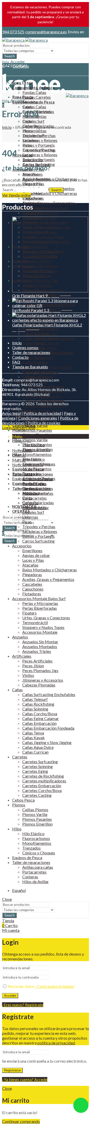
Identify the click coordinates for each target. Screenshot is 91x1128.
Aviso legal (11, 413)
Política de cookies (44, 422)
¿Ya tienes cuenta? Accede (24, 1079)
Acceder (10, 995)
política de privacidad (56, 1042)
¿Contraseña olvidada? (55, 986)
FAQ (16, 362)
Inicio (7, 127)
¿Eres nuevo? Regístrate (22, 1004)
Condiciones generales (37, 418)
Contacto (20, 357)
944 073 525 (13, 31)
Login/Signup (13, 427)
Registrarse (12, 1070)
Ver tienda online (16, 195)
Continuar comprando (21, 1121)
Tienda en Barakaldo (30, 366)
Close (30, 427)
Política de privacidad (42, 413)
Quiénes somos (25, 347)
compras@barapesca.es (46, 31)
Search (9, 56)
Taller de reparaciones (31, 352)
